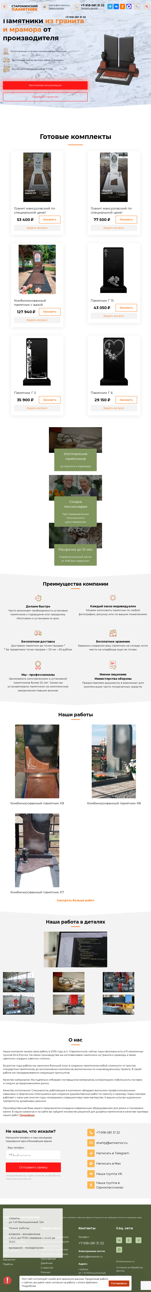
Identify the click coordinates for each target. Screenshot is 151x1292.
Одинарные (48, 1258)
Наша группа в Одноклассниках (109, 1185)
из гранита (64, 21)
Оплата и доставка (14, 1241)
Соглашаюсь (119, 1283)
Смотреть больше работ (75, 900)
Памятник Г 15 (102, 300)
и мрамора (22, 29)
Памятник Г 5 (25, 393)
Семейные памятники (55, 1237)
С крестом (47, 1267)
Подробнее (27, 1115)
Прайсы (8, 1264)
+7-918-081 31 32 (92, 5)
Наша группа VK (109, 1174)
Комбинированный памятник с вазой (30, 303)
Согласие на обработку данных (129, 1269)
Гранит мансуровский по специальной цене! (34, 210)
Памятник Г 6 (102, 393)
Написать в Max (108, 1163)
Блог (6, 1255)
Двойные (46, 1263)
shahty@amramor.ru (59, 5)
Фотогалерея (11, 1250)
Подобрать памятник (45, 96)
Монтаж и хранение (15, 1246)
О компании (11, 1237)
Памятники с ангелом (54, 1254)
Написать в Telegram (112, 1153)
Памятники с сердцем (55, 1241)
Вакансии (9, 1259)
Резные (45, 1272)
